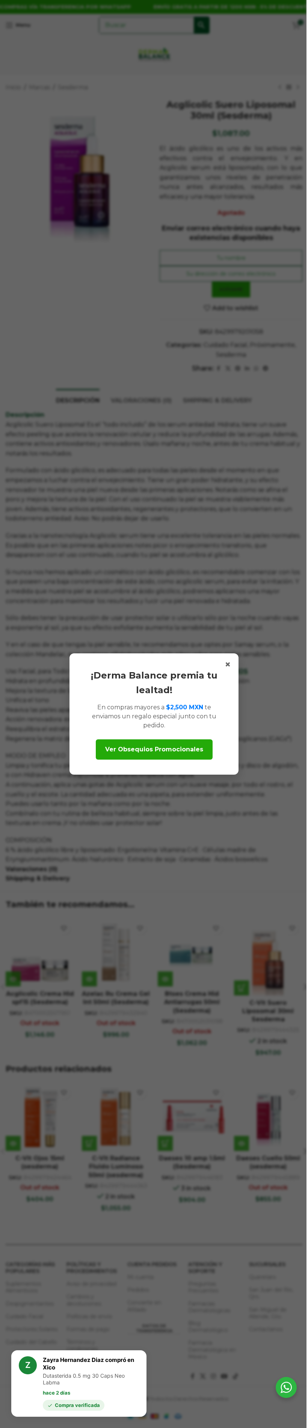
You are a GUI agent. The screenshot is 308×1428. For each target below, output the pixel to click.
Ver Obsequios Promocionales (154, 749)
